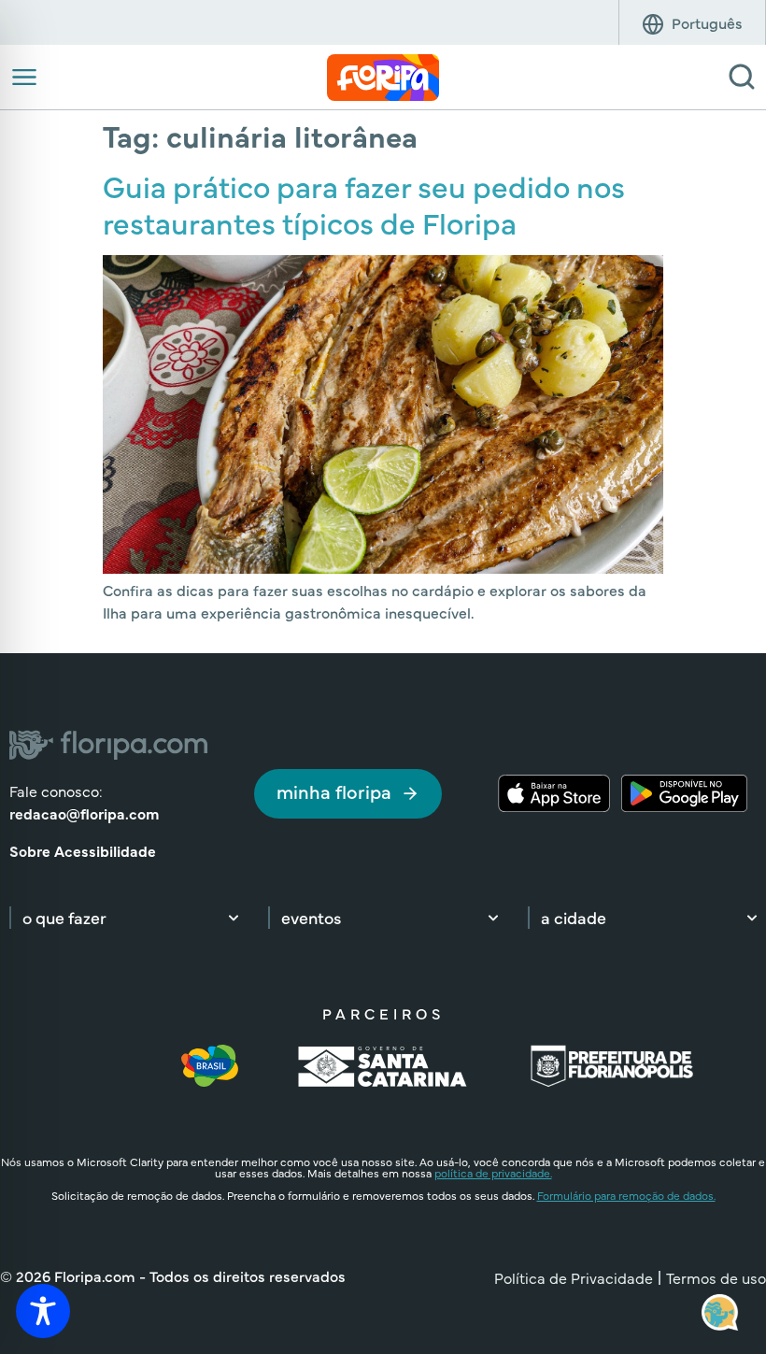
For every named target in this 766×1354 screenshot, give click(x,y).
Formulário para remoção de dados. (626, 1195)
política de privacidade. (493, 1172)
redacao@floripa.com (84, 813)
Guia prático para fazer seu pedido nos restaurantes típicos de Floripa (364, 203)
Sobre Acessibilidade (82, 850)
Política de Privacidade (573, 1277)
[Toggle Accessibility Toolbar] (43, 1311)
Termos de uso (716, 1277)
